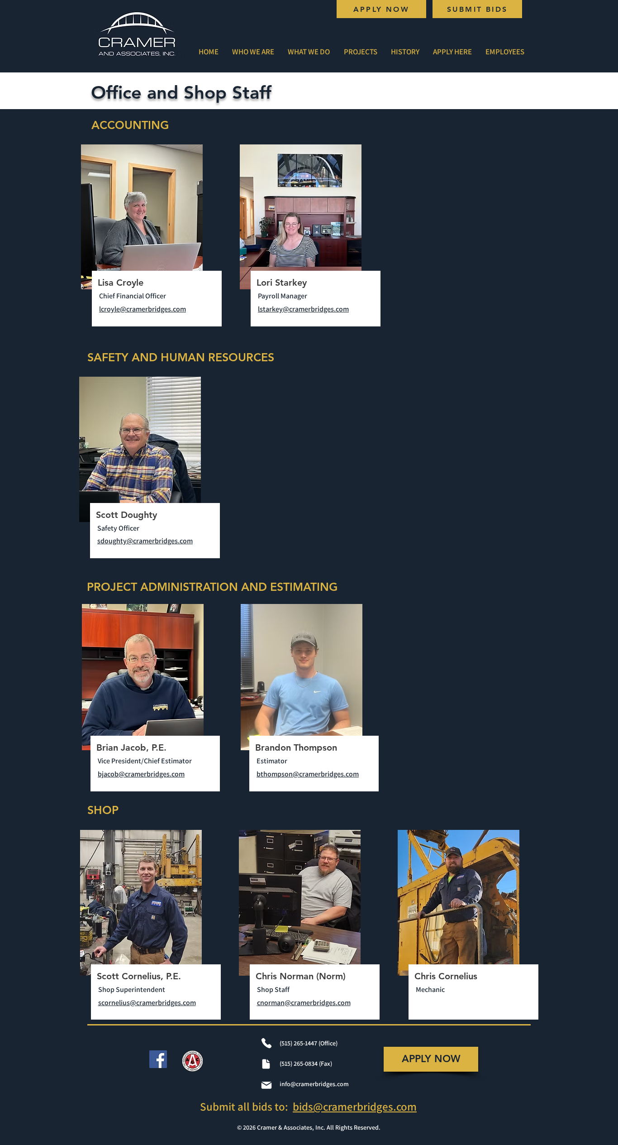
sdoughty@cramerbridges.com (145, 541)
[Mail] (266, 1085)
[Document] (266, 1064)
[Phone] (266, 1043)
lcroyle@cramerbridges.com (142, 309)
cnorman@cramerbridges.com (304, 1002)
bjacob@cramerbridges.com (141, 774)
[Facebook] (158, 1059)
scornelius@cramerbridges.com (147, 1002)
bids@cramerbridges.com (355, 1106)
